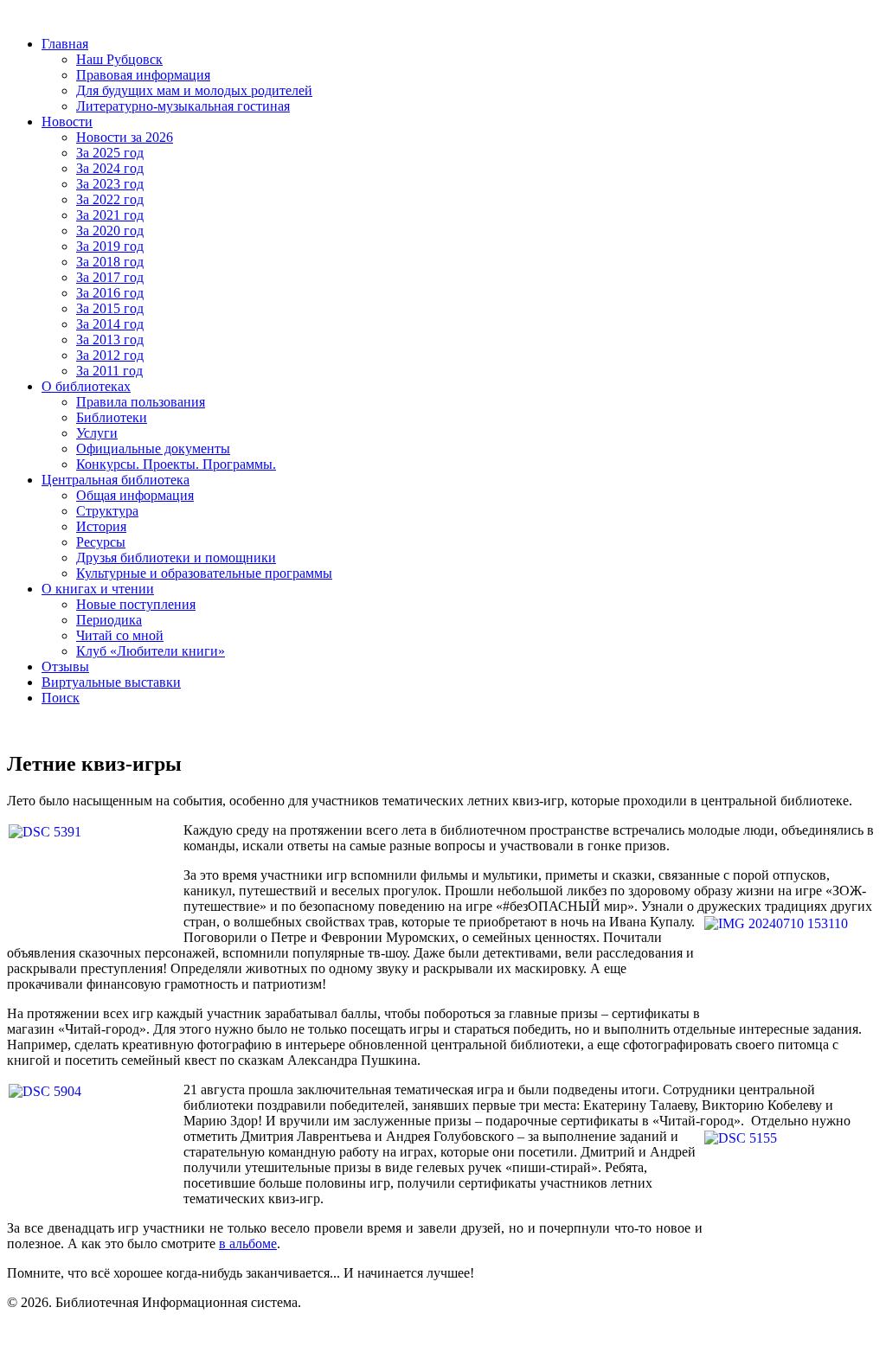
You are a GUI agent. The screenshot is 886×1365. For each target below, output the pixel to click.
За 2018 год (110, 261)
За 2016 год (110, 292)
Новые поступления (136, 604)
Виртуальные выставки (111, 682)
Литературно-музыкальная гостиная (183, 106)
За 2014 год (110, 324)
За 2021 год (110, 215)
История (101, 526)
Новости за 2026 (124, 137)
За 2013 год (110, 339)
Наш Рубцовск (119, 59)
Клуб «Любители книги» (150, 651)
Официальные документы (153, 448)
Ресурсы (100, 542)
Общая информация (135, 495)
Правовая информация (143, 74)
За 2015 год (110, 308)
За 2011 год (109, 370)
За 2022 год (110, 199)
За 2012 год (110, 355)
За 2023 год (110, 183)
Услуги (97, 433)
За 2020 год (110, 230)
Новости (67, 121)
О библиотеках (86, 386)
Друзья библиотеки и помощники (176, 557)
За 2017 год (110, 277)
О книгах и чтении (98, 588)
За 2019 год (110, 246)
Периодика (109, 619)
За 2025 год (110, 152)
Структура (107, 510)
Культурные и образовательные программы (204, 573)
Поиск (61, 697)
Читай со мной (120, 635)
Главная (65, 43)
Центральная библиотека (115, 479)
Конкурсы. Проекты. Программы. (176, 464)
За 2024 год (110, 168)
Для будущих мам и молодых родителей (194, 90)
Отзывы (65, 666)
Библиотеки (111, 417)
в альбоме (248, 1243)
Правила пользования (140, 401)
